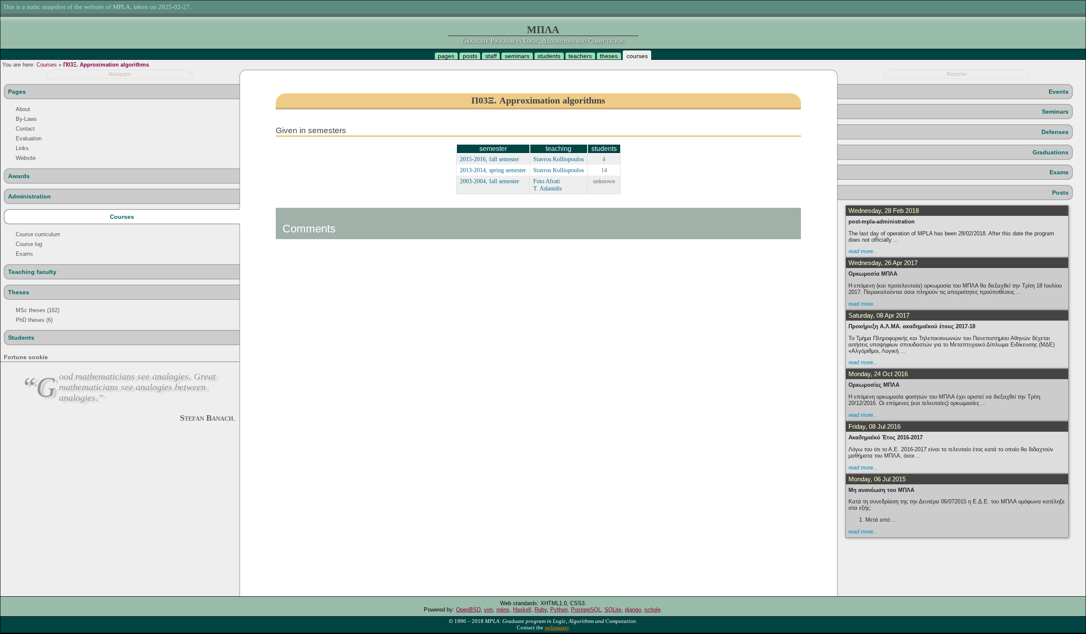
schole (652, 609)
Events (1059, 91)
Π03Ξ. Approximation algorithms (106, 64)
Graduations (1051, 152)
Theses (18, 292)
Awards (19, 176)
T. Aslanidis (547, 188)
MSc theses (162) (37, 310)
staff (491, 56)
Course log (29, 244)
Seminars (1055, 111)
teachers (580, 56)
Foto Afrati (546, 181)
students (548, 56)
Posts (1060, 192)
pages (446, 56)
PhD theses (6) (34, 320)
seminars (517, 56)
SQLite (613, 609)
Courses (46, 64)
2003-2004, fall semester (489, 181)
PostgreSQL (586, 609)
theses (609, 56)
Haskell (522, 609)
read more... (863, 251)
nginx (502, 609)
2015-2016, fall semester (489, 159)
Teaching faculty (32, 271)
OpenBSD (468, 609)
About (23, 109)
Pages (17, 91)
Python (559, 609)
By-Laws (26, 119)
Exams (24, 254)
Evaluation (29, 138)
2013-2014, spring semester (493, 170)
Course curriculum (38, 234)
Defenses (1055, 131)
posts (470, 56)
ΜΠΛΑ (543, 29)
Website (26, 158)
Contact (25, 129)
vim (488, 609)
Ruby (541, 609)
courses (637, 56)
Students (21, 337)
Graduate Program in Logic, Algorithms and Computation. (543, 40)
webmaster (556, 628)
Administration (29, 196)
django (633, 609)
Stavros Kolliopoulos (558, 159)
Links (22, 148)
